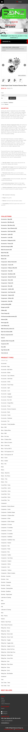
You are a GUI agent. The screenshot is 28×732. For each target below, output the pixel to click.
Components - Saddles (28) (7, 289)
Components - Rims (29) (6, 286)
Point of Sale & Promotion (6, 624)
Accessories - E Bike (5, 381)
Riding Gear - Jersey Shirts (7, 658)
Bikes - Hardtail (4, 460)
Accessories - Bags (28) (6, 219)
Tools (2, 679)
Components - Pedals (5, 548)
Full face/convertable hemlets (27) (9, 316)
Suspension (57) (5, 343)
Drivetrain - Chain (5, 579)
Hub (2, 606)
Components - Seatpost (6, 561)
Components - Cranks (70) (7, 264)
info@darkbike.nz (5, 723)
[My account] (2, 2)
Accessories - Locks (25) (6, 237)
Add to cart (12, 98)
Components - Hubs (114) (7, 280)
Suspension (3, 676)
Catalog (3, 700)
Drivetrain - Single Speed (6, 594)
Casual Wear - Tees (5, 500)
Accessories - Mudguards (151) (8, 240)
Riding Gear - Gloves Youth (7, 637)
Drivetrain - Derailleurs (12, 47)
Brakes (2, 469)
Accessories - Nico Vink (6, 400)
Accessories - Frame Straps (7, 384)
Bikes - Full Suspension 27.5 (7, 451)
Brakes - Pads (4, 479)
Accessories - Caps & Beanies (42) (9, 228)
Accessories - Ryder (5, 412)
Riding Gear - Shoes (5, 667)
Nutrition (3, 618)
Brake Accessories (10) (6, 249)
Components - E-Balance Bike (7, 515)
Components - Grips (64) (6, 270)
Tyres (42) (3, 346)
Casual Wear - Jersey (5, 491)
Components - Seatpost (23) (7, 295)
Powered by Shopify (19, 729)
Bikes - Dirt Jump (5, 436)
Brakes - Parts (4, 482)
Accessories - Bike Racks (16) (8, 225)
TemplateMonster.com (9, 729)
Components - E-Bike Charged (7, 521)
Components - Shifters (6, 564)
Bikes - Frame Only (5, 445)
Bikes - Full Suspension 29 (7, 454)
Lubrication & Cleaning (6, 597)
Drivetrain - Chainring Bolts (7, 588)
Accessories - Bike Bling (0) (7, 222)
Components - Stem (5, 567)
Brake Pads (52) (4, 252)
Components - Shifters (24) (7, 298)
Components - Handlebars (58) (8, 274)
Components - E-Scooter (6, 524)
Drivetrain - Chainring (5, 585)
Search (2, 708)
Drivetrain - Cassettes (6, 576)
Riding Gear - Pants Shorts (7, 664)
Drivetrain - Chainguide (6, 582)
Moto (2, 600)
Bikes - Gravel (4, 457)
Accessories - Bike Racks (6, 369)
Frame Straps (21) (5, 313)
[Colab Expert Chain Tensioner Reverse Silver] (14, 65)
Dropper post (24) (5, 307)
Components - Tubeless (6, 570)
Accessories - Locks (5, 390)
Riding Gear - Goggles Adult (7, 643)
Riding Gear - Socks (5, 670)
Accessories (3, 363)
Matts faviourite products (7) (7, 328)
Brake (2, 466)
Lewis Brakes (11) (5, 325)
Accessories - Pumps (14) (7, 243)
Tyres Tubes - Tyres (5, 685)
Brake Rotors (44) (5, 255)
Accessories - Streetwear (6, 418)
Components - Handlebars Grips (8, 539)
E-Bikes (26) (4, 310)
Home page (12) (4, 322)
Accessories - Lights (5, 387)
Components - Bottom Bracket (7, 506)
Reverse (6, 104)
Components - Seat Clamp (7, 558)
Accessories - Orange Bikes (7, 403)
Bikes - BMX (4, 427)
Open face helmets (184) (6, 331)
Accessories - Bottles (5, 372)
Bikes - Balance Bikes (6, 430)
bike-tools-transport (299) (7, 246)
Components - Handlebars (6, 536)
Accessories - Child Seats (6, 378)
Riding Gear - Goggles (6, 640)
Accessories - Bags (5, 366)
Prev (3, 65)
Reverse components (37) (7, 334)
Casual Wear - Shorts (5, 497)
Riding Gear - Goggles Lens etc (8, 646)
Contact (3, 701)
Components (4, 503)
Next (25, 65)
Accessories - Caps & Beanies (7, 375)
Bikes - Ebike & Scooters (6, 442)
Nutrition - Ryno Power (6, 621)
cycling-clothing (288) (6, 304)
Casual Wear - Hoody (5, 485)
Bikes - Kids (3, 463)
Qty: (2, 98)
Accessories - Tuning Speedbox (8, 424)
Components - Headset (6, 542)
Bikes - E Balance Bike (6, 439)
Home (3, 47)
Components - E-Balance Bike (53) (9, 267)
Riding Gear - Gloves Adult (7, 634)
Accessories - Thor (5, 421)
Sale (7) (3, 337)
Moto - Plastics (4, 615)
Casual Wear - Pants (5, 494)
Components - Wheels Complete (8, 573)
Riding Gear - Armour (5, 627)
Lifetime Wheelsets (5, 703)
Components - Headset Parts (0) (8, 277)
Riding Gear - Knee (5, 661)
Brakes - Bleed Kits (5, 472)
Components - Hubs (5, 545)
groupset (3, 603)
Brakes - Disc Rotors (5, 475)
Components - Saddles (6, 554)
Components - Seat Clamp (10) (8, 292)
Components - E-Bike (5, 518)
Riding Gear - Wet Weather (7, 673)
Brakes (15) (3, 258)
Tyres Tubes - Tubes (5, 682)
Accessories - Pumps (5, 406)
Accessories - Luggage (6, 393)
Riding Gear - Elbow (5, 631)
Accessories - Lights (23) (6, 234)
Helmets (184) (4, 319)
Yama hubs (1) (4, 353)
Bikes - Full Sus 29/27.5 (6, 448)
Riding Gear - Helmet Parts (7, 655)
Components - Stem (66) (6, 301)
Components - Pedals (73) (7, 283)
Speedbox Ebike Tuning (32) (7, 340)
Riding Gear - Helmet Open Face (8, 652)
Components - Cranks (6, 509)
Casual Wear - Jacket (5, 488)
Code (2, 92)
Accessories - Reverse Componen (8, 409)
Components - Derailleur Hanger (8, 512)
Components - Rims (5, 551)
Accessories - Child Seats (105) (8, 231)
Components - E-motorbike (7, 527)
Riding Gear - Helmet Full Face (7, 649)
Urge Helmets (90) (5, 349)
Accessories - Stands (5, 415)
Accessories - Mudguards (6, 396)
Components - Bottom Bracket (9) (8, 261)
